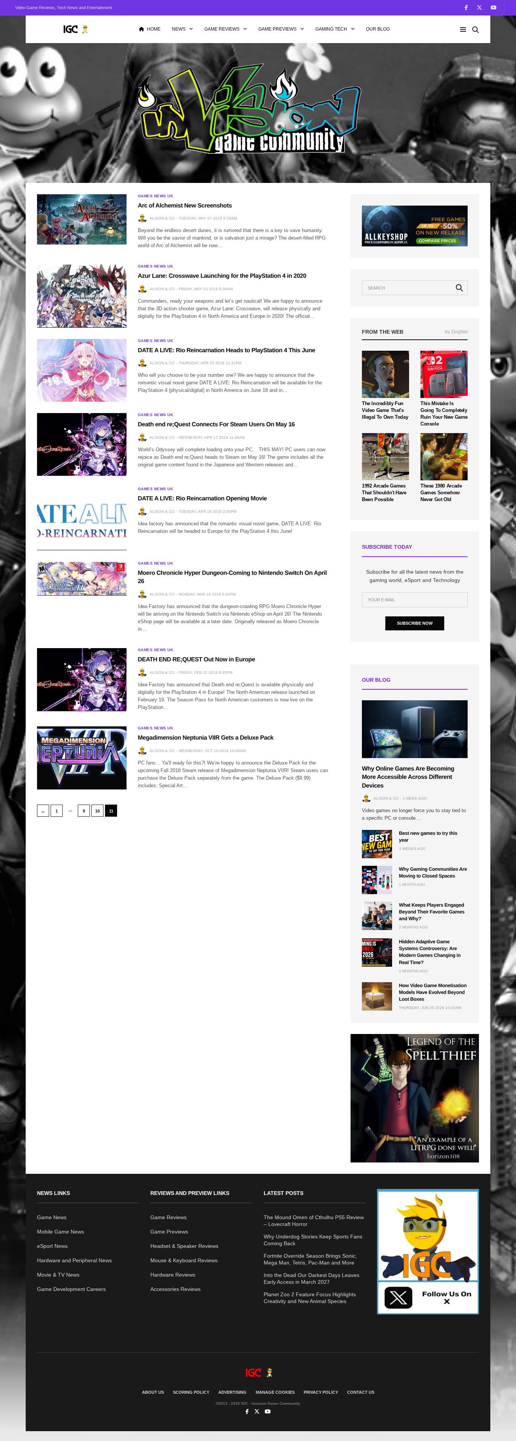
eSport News (52, 1246)
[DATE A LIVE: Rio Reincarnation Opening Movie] (82, 518)
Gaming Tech (331, 29)
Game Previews (277, 29)
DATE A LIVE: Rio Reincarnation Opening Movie (202, 498)
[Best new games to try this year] (377, 844)
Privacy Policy (321, 1392)
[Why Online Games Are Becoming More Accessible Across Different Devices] (415, 729)
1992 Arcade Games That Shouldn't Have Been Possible (384, 492)
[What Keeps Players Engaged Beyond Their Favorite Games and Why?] (377, 916)
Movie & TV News (58, 1275)
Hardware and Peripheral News (74, 1260)
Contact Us (360, 1392)
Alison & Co (162, 218)
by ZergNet (456, 331)
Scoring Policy (191, 1392)
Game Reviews (221, 29)
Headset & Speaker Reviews (184, 1246)
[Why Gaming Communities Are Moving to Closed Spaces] (377, 880)
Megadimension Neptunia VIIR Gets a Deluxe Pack (205, 738)
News (178, 29)
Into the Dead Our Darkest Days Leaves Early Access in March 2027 (311, 1278)
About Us (153, 1392)
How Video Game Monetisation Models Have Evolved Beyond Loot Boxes (433, 992)
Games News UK (155, 196)
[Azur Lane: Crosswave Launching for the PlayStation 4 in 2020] (82, 296)
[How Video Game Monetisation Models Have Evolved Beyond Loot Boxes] (377, 996)
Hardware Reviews (172, 1275)
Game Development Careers (71, 1289)
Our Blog (378, 29)
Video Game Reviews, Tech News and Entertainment (63, 7)
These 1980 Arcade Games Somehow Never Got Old (441, 492)
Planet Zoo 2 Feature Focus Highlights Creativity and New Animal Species (310, 1297)
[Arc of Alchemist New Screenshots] (82, 219)
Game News (51, 1217)
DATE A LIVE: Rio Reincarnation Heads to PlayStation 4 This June (226, 350)
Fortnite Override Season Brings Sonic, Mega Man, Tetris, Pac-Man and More (310, 1259)
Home (154, 29)
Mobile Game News (60, 1232)
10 (97, 811)
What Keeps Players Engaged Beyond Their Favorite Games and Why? (432, 911)
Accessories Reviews (175, 1289)
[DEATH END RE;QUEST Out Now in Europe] (82, 679)
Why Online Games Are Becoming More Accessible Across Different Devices (408, 777)
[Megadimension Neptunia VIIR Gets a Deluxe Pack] (82, 757)
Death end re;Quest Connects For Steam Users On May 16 (216, 424)
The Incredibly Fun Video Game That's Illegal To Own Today (385, 410)
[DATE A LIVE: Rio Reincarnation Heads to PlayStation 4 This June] (82, 370)
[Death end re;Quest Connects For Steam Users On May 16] (82, 444)
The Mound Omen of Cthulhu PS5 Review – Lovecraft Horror (314, 1220)
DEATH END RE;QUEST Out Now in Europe (196, 659)
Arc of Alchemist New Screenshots (185, 206)
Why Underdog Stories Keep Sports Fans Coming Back (313, 1240)
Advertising (232, 1392)
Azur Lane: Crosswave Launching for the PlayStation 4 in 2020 (222, 276)
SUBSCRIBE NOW (415, 623)
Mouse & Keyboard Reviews (184, 1260)
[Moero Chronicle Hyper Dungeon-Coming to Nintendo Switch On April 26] (82, 579)
